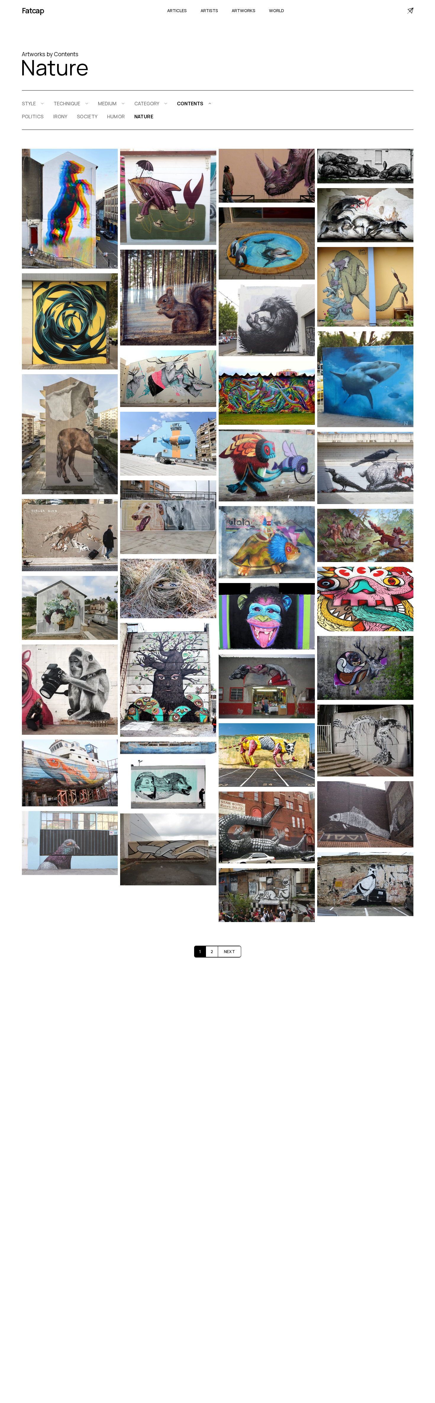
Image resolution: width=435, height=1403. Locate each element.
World (276, 10)
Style (29, 103)
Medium (107, 103)
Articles (177, 10)
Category (146, 103)
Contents (190, 103)
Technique (67, 103)
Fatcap (33, 10)
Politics (33, 116)
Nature (143, 116)
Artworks (243, 10)
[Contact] (410, 11)
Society (87, 116)
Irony (60, 116)
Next (229, 951)
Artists (209, 10)
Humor (116, 116)
